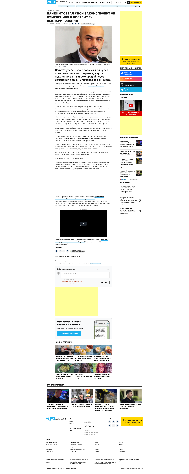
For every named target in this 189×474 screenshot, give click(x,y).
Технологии (97, 444)
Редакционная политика (75, 428)
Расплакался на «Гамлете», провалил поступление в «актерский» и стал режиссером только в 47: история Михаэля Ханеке (128, 189)
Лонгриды (102, 2)
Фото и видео (86, 2)
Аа (128, 2)
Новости (71, 2)
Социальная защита (75, 442)
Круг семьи (121, 447)
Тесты (108, 2)
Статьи (78, 2)
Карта (70, 430)
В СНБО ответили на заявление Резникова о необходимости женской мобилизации (128, 211)
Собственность (123, 451)
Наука (96, 442)
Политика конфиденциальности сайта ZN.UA (132, 468)
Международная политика (52, 444)
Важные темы (52, 6)
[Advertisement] (76, 301)
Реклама (71, 426)
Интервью (94, 2)
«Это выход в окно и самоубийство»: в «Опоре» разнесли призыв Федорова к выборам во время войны (126, 163)
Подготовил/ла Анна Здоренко (66, 256)
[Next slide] (141, 6)
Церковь (96, 449)
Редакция (71, 423)
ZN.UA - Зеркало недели (130, 112)
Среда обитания (98, 447)
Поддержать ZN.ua (136, 2)
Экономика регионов (51, 453)
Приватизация (49, 451)
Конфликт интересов (75, 447)
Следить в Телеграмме (70, 333)
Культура (96, 451)
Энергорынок (49, 449)
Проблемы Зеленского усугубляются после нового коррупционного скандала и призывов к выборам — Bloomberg (128, 200)
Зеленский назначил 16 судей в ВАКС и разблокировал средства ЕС (127, 173)
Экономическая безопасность (77, 449)
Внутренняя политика (51, 442)
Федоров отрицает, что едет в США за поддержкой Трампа (127, 153)
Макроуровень (49, 447)
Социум (121, 442)
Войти (124, 2)
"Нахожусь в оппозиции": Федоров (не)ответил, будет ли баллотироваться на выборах (127, 144)
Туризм (121, 449)
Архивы (71, 421)
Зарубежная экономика (76, 444)
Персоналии (73, 451)
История (121, 444)
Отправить (104, 282)
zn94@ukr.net (87, 430)
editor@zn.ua (92, 434)
